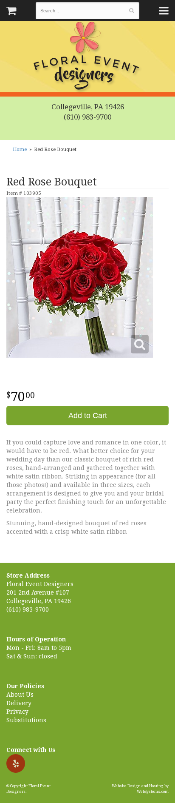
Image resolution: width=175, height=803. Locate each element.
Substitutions (26, 720)
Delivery (18, 703)
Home (20, 149)
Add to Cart (87, 415)
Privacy (17, 711)
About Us (20, 694)
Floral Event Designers (87, 57)
